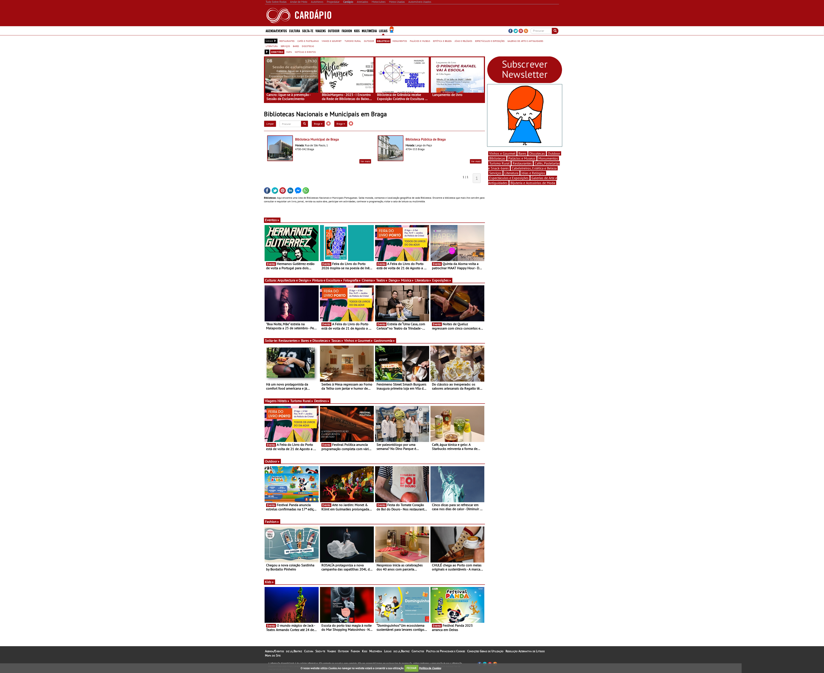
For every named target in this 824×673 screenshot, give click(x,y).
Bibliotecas (497, 158)
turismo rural (353, 41)
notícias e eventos (305, 52)
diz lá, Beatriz (294, 651)
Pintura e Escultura (326, 280)
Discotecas (537, 153)
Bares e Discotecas (314, 340)
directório (277, 52)
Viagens (331, 651)
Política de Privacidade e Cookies (445, 651)
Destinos (320, 401)
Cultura (308, 651)
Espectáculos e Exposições (509, 178)
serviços (285, 46)
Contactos (418, 651)
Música (406, 280)
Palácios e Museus (521, 158)
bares (296, 46)
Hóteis (282, 401)
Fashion (347, 31)
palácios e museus (420, 41)
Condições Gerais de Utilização (485, 651)
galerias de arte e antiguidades (525, 41)
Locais (387, 651)
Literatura (422, 280)
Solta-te (320, 651)
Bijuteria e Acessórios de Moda (532, 183)
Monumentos (548, 158)
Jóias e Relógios (533, 173)
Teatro (380, 280)
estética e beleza (442, 41)
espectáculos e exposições (489, 41)
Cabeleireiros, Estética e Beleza (534, 168)
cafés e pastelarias (308, 41)
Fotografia (350, 280)
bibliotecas (383, 41)
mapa (289, 52)
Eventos (271, 220)
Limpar (270, 123)
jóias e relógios (463, 41)
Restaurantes (288, 340)
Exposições (440, 280)
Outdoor (333, 31)
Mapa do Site (272, 655)
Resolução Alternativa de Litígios (525, 651)
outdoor (369, 41)
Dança (393, 280)
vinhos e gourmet (332, 41)
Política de (430, 668)
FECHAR (412, 668)
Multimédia (375, 651)
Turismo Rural (300, 401)
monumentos (399, 41)
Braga (317, 123)
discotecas (308, 46)
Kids (357, 31)
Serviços (495, 173)
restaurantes (286, 41)
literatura (272, 46)
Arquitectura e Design (293, 280)
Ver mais (365, 161)
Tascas (336, 340)
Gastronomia (383, 340)
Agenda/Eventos (276, 31)
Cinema (367, 280)
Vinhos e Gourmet (357, 340)
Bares (522, 153)
